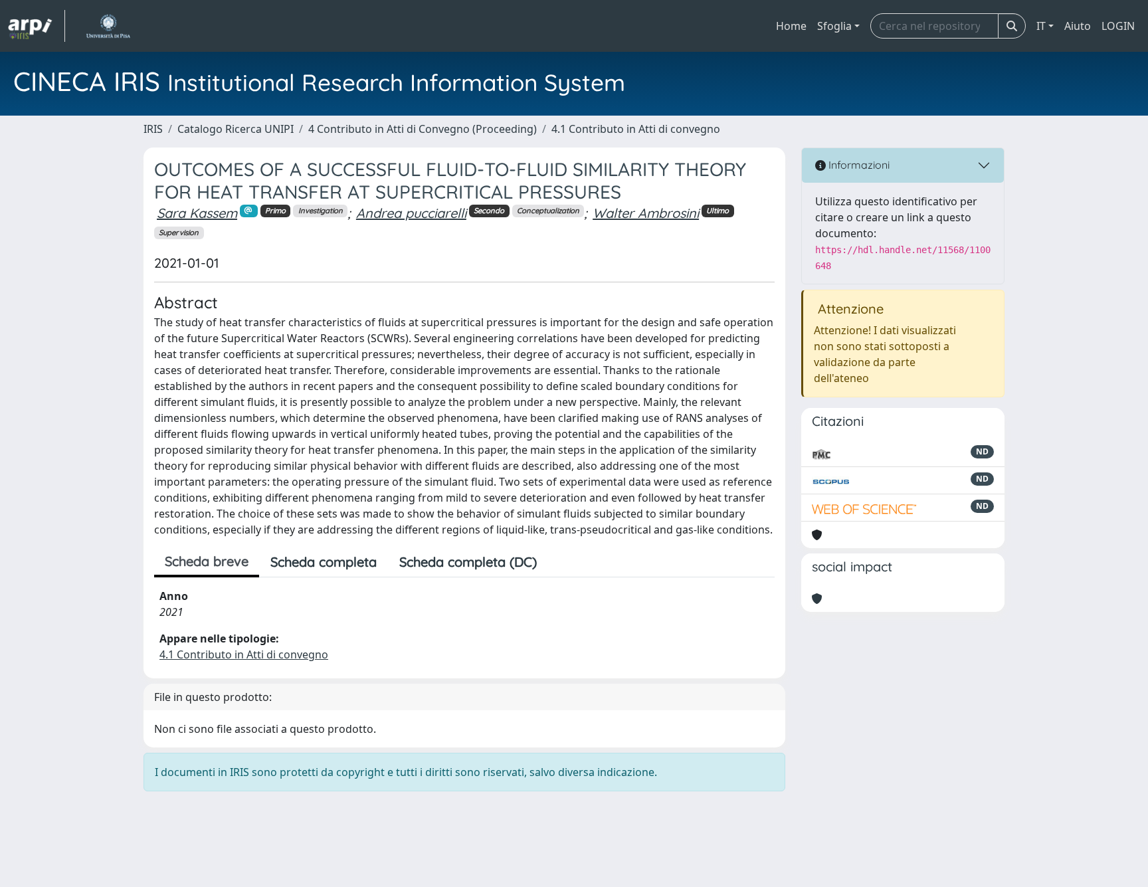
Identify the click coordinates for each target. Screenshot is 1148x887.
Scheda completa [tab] (323, 561)
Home (791, 26)
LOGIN (1118, 26)
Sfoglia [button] (834, 26)
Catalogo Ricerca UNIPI (235, 129)
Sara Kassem (197, 213)
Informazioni (858, 164)
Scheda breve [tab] (206, 561)
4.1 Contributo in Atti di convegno (635, 129)
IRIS (153, 129)
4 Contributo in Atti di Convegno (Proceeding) (422, 129)
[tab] (559, 562)
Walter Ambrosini (646, 213)
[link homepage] (36, 26)
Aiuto (1077, 26)
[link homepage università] (108, 26)
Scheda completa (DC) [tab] (468, 561)
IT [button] (1041, 26)
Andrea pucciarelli (411, 213)
